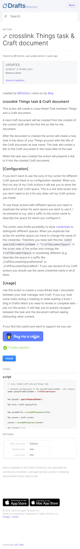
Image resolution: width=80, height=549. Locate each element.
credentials (63, 226)
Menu (72, 5)
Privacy (6, 516)
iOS (16, 544)
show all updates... (16, 80)
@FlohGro (23, 93)
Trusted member (18, 347)
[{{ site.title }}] (40, 6)
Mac (22, 544)
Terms (15, 516)
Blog (51, 93)
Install (9, 358)
